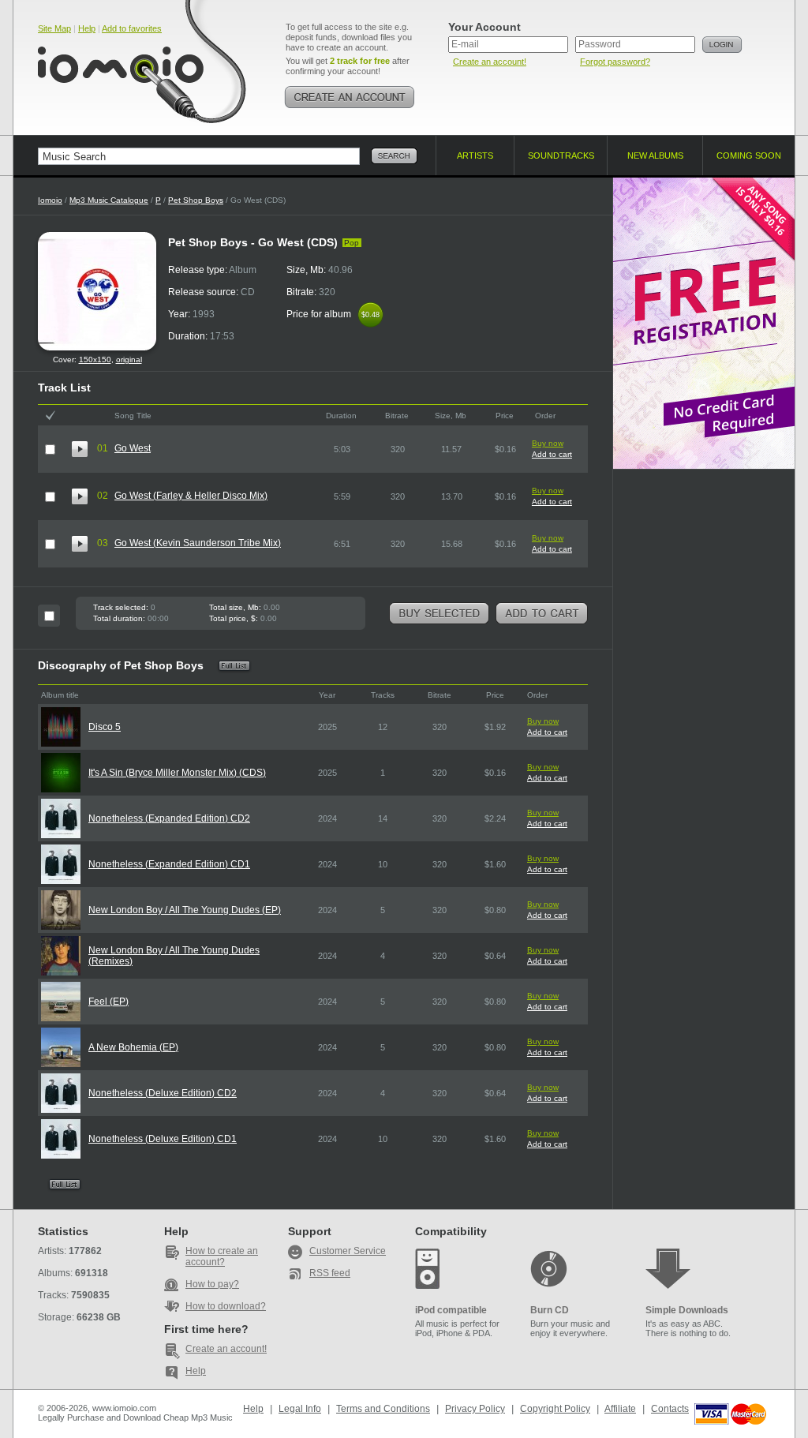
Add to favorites (132, 28)
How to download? (225, 1306)
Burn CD (549, 1310)
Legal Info (300, 1408)
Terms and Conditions (383, 1408)
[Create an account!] (349, 97)
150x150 (95, 359)
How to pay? (212, 1284)
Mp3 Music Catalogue (108, 200)
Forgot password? (615, 61)
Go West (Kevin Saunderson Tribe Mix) (197, 543)
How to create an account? (221, 1256)
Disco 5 (104, 726)
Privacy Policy (475, 1408)
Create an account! (489, 61)
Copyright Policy (555, 1408)
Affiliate (620, 1408)
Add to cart (552, 454)
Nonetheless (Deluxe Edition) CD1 (162, 1138)
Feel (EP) (108, 1001)
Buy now (547, 443)
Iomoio (50, 200)
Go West (132, 448)
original (129, 359)
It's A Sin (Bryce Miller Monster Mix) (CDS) (177, 772)
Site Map (54, 28)
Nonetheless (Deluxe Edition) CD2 (162, 1093)
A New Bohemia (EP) (133, 1047)
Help (86, 28)
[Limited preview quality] (80, 449)
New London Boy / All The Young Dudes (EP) (184, 910)
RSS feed (329, 1273)
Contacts (670, 1408)
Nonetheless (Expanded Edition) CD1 (169, 864)
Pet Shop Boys (195, 200)
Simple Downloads (686, 1310)
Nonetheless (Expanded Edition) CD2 (169, 818)
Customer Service (347, 1250)
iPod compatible (451, 1310)
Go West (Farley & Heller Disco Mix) (190, 495)
